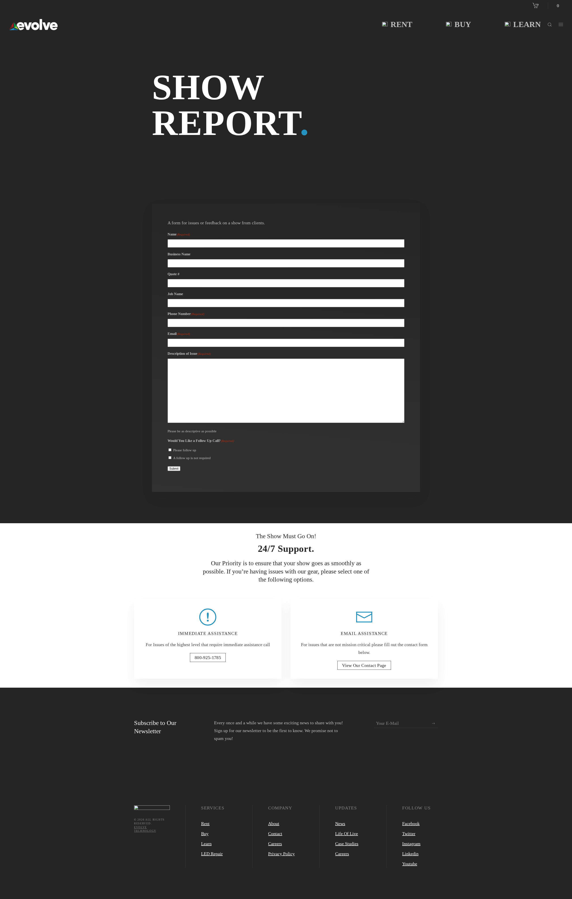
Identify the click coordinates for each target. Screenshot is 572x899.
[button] (549, 25)
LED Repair (212, 853)
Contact (275, 833)
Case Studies (346, 843)
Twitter (408, 833)
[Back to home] (33, 25)
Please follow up (184, 450)
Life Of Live (346, 833)
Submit (174, 468)
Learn (527, 24)
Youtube (409, 863)
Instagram (411, 843)
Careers (275, 843)
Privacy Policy (281, 853)
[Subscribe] (433, 723)
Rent (401, 24)
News (340, 823)
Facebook (411, 823)
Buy (462, 24)
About (273, 823)
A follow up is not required (192, 458)
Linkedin (410, 853)
